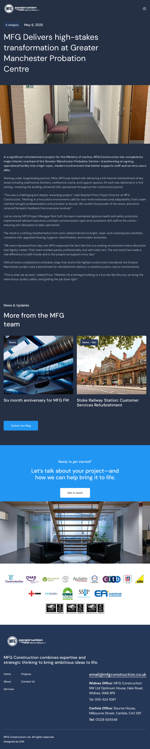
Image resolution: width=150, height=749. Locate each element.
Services (9, 689)
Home (7, 674)
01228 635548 (106, 719)
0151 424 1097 (105, 699)
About (7, 681)
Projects (26, 674)
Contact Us (28, 681)
